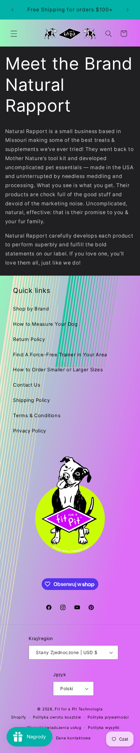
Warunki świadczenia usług (54, 727)
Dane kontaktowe (73, 738)
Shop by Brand (31, 309)
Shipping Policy (31, 400)
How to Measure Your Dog (45, 324)
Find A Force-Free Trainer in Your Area (60, 355)
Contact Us (26, 385)
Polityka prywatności (108, 717)
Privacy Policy (29, 431)
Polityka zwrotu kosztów (57, 717)
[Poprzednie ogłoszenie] (12, 10)
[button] (13, 33)
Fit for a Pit (66, 709)
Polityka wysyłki (103, 727)
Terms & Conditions (37, 415)
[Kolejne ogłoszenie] (127, 10)
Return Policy (29, 339)
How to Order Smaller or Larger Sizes (58, 370)
